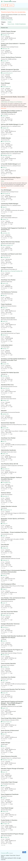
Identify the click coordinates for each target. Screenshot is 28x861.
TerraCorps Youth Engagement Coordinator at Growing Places (13, 228)
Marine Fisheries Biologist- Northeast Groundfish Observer (11, 478)
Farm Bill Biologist (6, 190)
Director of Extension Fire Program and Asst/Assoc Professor (12, 650)
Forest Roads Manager (7, 808)
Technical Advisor (6, 492)
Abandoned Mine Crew (7, 384)
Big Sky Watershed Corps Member (10, 242)
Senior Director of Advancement (10, 730)
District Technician (6, 397)
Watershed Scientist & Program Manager (12, 834)
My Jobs (4, 9)
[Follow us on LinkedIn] (25, 852)
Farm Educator (5, 544)
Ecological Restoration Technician (10, 624)
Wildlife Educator (6, 138)
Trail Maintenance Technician (9, 292)
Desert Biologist (5, 83)
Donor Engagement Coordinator (9, 794)
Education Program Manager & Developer (12, 768)
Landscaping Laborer (7, 345)
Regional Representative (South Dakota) (12, 152)
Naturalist (3, 410)
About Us (3, 855)
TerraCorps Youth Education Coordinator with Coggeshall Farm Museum (13, 636)
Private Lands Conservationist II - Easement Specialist (13, 44)
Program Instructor (6, 216)
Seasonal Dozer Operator (8, 423)
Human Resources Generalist (9, 756)
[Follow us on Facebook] (23, 852)
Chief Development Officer (8, 584)
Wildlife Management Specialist (10, 69)
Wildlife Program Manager (8, 31)
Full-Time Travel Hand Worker (9, 611)
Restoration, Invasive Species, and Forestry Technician (12, 519)
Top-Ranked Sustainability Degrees (11, 177)
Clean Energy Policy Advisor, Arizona (11, 718)
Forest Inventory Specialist (8, 663)
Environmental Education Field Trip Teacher (13, 689)
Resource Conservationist (8, 318)
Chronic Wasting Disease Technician (11, 57)
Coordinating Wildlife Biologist (9, 203)
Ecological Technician (7, 267)
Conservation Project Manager (9, 782)
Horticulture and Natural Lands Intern (11, 254)
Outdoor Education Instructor (9, 506)
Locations (11, 5)
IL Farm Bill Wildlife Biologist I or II (10, 164)
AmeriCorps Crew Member (8, 280)
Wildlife (9, 22)
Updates (7, 855)
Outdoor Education (6, 556)
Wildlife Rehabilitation (20, 24)
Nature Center (11, 24)
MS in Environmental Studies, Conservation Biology (13, 97)
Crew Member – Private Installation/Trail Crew (14, 532)
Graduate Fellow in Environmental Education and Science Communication (13, 571)
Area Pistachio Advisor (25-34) (9, 464)
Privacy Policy (12, 855)
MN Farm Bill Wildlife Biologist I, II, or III (12, 124)
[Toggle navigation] (1, 1)
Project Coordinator (6, 304)
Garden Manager (5, 742)
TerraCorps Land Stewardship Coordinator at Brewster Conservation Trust (13, 359)
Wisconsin (10, 19)
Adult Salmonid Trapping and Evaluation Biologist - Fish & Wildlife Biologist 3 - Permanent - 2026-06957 (12, 703)
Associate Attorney (6, 331)
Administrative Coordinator (8, 450)
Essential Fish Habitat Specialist (10, 372)
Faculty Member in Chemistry (9, 820)
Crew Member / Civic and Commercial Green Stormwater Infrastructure (13, 598)
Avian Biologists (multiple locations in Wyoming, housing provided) (11, 111)
